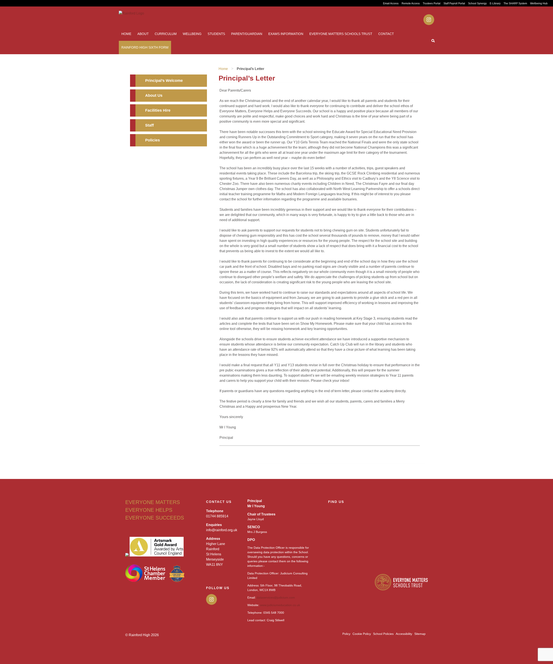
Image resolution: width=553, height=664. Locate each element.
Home (126, 34)
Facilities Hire (157, 110)
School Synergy (477, 3)
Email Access (391, 3)
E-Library (495, 3)
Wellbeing (192, 34)
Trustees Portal (431, 3)
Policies (152, 140)
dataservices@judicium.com (276, 597)
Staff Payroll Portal (454, 3)
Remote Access (411, 3)
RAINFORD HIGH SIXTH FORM (144, 47)
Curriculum (166, 34)
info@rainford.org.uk (221, 530)
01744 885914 (217, 516)
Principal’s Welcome (164, 80)
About (143, 34)
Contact (386, 34)
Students (216, 34)
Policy (346, 633)
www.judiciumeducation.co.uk (280, 605)
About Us (153, 95)
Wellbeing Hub (539, 3)
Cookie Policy (362, 633)
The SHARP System (515, 3)
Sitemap (420, 633)
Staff (149, 125)
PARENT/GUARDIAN (246, 34)
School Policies (383, 633)
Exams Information (285, 34)
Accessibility (404, 633)
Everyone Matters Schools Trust (340, 34)
